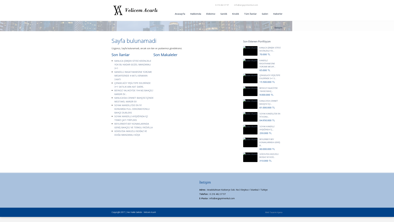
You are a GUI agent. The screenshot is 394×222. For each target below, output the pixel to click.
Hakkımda (195, 13)
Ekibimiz (210, 13)
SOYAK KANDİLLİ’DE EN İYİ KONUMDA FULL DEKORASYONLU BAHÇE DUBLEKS (132, 109)
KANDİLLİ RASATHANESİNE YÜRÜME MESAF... (267, 63)
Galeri (265, 13)
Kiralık (235, 13)
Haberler (277, 13)
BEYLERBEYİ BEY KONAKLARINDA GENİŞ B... (269, 142)
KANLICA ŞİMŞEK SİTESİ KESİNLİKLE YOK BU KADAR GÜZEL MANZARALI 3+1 (132, 64)
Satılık (223, 13)
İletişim (278, 27)
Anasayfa (180, 13)
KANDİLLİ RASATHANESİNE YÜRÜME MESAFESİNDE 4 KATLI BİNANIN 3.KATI (133, 75)
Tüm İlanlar (250, 13)
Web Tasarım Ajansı (273, 212)
